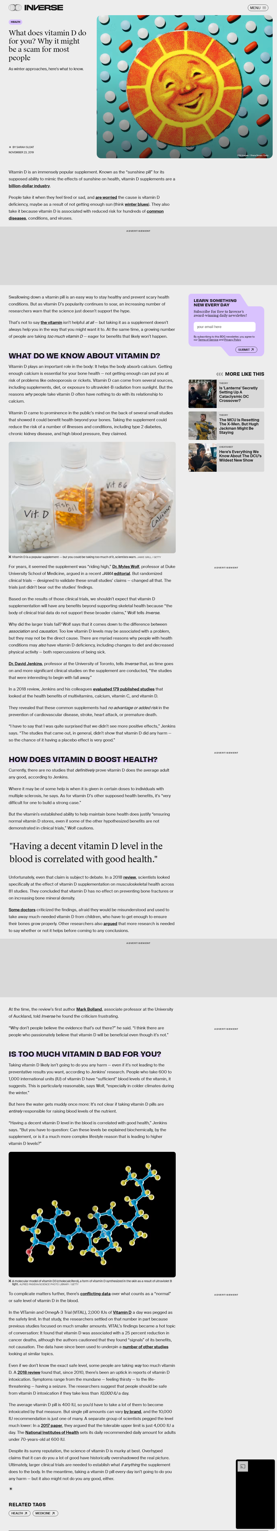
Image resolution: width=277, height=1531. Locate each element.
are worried (106, 197)
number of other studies (145, 1347)
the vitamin (51, 322)
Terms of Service (208, 339)
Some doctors (22, 909)
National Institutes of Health (52, 1432)
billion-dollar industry (29, 186)
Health (17, 1513)
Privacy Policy (232, 339)
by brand (132, 1411)
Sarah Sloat (25, 147)
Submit (244, 350)
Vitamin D (122, 1312)
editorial (122, 573)
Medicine (42, 1513)
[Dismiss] (270, 1463)
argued (110, 923)
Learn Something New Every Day (215, 302)
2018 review (29, 1372)
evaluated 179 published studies (124, 689)
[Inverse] (44, 7)
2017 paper (51, 1425)
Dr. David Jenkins (25, 663)
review (129, 877)
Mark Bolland (89, 1009)
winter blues (136, 204)
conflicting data (95, 1293)
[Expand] (240, 1463)
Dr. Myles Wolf (125, 566)
